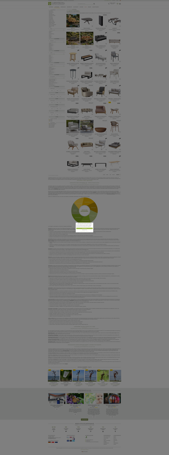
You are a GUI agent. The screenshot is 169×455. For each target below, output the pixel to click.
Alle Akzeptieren (84, 228)
